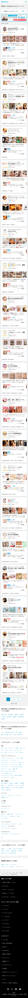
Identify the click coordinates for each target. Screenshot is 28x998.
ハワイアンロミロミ (5, 777)
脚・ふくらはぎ (4, 771)
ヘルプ (4, 979)
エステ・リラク (8, 872)
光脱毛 (17, 748)
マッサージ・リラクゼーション (7, 758)
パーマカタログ (6, 916)
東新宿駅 (3, 718)
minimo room (6, 950)
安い (2, 837)
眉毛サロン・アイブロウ (8, 893)
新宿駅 (20, 872)
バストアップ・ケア (5, 808)
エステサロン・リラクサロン (9, 897)
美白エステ (14, 828)
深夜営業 (20, 850)
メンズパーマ (6, 920)
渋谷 (15, 734)
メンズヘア (5, 909)
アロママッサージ (4, 762)
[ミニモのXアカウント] (12, 989)
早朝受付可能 (13, 850)
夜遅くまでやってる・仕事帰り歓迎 (8, 853)
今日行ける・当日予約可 (18, 848)
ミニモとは (5, 939)
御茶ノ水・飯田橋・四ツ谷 (6, 734)
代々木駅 (3, 716)
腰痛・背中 (15, 768)
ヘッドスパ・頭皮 (19, 758)
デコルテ (9, 768)
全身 (21, 748)
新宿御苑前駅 (21, 716)
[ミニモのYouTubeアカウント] (20, 989)
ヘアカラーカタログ (7, 913)
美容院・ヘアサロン (5, 864)
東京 (14, 872)
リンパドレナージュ (5, 764)
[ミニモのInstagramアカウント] (8, 989)
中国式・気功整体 (18, 775)
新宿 (17, 872)
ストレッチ (18, 785)
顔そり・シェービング (9, 752)
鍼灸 (23, 785)
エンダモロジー (12, 816)
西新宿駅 (14, 716)
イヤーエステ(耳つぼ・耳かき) (16, 766)
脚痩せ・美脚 (10, 814)
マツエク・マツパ (4, 866)
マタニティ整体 (14, 787)
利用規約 (5, 968)
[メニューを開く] (26, 2)
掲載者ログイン (6, 961)
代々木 (2, 732)
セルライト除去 (4, 818)
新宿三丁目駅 (4, 714)
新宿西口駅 (10, 714)
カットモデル (6, 931)
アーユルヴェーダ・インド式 (7, 775)
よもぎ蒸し (3, 803)
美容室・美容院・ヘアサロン (9, 882)
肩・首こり (3, 768)
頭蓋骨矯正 (22, 783)
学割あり (3, 848)
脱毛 (2, 748)
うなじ (2, 750)
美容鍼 (2, 787)
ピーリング (3, 795)
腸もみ (20, 764)
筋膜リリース (4, 785)
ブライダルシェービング (15, 833)
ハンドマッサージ (13, 762)
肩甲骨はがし (11, 785)
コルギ (20, 824)
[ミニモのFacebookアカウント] (16, 989)
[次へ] (20, 699)
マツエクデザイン (7, 927)
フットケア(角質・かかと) (6, 773)
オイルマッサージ (4, 760)
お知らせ (5, 947)
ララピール (18, 795)
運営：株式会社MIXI (7, 943)
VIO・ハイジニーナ (9, 750)
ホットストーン (14, 764)
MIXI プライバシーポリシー (9, 975)
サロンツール (6, 957)
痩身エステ (3, 814)
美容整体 (7, 787)
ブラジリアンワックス (9, 748)
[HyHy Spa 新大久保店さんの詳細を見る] (14, 679)
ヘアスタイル (6, 905)
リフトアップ (4, 826)
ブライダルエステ (4, 833)
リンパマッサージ (13, 760)
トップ (2, 872)
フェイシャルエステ (5, 824)
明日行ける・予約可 (5, 850)
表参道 (20, 732)
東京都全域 (19, 734)
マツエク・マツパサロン (8, 889)
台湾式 (12, 777)
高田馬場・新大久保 (10, 732)
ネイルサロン (13, 864)
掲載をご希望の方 (7, 954)
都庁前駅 (22, 714)
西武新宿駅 (9, 716)
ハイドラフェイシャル (5, 828)
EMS (18, 816)
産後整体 (21, 787)
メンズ (17, 752)
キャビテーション (18, 814)
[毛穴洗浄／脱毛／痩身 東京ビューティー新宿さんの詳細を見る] (14, 580)
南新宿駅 (16, 714)
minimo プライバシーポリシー (10, 972)
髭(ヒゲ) (21, 752)
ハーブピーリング (11, 795)
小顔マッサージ (14, 824)
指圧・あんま (21, 762)
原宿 (16, 732)
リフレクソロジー (4, 766)
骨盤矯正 (16, 783)
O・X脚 (2, 789)
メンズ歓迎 (9, 848)
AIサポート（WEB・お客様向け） (11, 983)
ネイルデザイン (6, 923)
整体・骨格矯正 (4, 783)
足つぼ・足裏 (12, 771)
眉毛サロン (12, 866)
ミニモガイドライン (7, 965)
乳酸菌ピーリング (4, 797)
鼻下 (2, 752)
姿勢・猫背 (8, 789)
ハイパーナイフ (4, 816)
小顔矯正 (11, 783)
